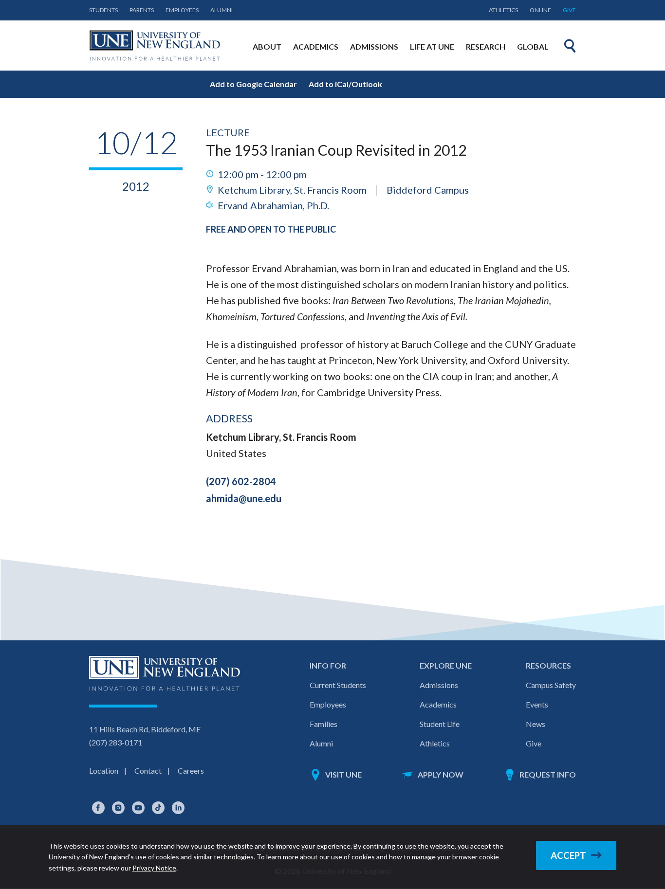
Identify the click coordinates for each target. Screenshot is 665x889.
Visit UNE (343, 774)
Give (569, 10)
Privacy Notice (154, 868)
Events (537, 704)
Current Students (338, 684)
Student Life (440, 723)
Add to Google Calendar (253, 84)
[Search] (570, 46)
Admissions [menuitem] (374, 46)
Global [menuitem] (533, 46)
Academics (438, 704)
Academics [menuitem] (315, 46)
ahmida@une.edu (243, 498)
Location (103, 770)
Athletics (503, 10)
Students (103, 10)
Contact (148, 770)
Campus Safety (551, 684)
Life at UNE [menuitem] (432, 46)
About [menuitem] (267, 46)
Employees (182, 10)
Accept (568, 855)
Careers (191, 770)
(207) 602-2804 (241, 481)
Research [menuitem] (485, 46)
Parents (141, 10)
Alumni (221, 10)
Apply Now (440, 774)
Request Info (547, 774)
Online (540, 10)
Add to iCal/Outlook (345, 84)
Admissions (439, 684)
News (535, 723)
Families (323, 723)
